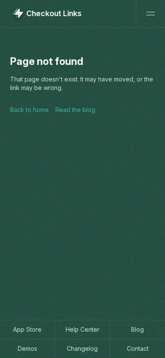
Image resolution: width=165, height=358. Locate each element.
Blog (137, 329)
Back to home (29, 109)
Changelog (82, 348)
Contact (137, 348)
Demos (27, 348)
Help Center (82, 329)
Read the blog (75, 109)
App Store (27, 329)
